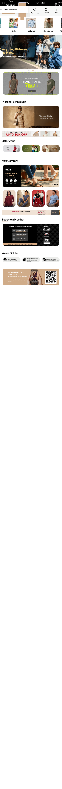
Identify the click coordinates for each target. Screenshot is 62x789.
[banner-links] (31, 134)
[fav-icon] (35, 10)
